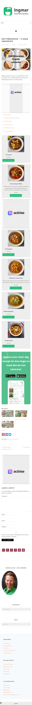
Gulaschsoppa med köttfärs (12, 118)
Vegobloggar (6, 687)
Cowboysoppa (9, 124)
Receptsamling (10, 439)
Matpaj (4, 430)
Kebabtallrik (6, 673)
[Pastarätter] (8, 413)
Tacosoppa (8, 114)
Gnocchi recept (21, 419)
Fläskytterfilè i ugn (8, 664)
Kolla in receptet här (8, 160)
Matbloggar (6, 685)
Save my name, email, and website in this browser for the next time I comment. (15, 535)
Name (4, 514)
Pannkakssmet (7, 652)
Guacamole (6, 671)
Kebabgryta (6, 643)
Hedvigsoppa (8, 121)
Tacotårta (5, 648)
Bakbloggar (6, 690)
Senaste (16, 439)
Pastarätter (6, 419)
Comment (5, 496)
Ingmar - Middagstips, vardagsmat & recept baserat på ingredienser (16, 11)
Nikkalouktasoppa (9, 127)
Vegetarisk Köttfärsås (9, 650)
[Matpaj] (8, 424)
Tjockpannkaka (7, 645)
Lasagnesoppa (9, 131)
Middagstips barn (8, 692)
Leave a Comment (23, 44)
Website (4, 526)
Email (3, 520)
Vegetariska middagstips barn (11, 694)
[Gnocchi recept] (21, 413)
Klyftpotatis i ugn (7, 666)
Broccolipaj (6, 669)
